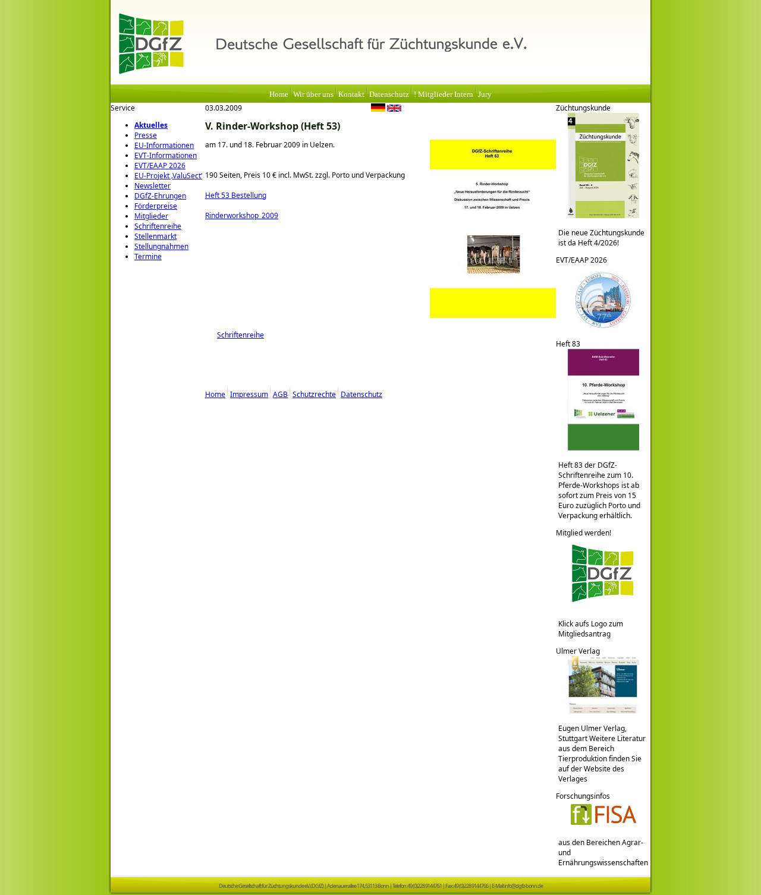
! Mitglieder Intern (443, 94)
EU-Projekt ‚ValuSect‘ (168, 176)
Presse (145, 135)
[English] (394, 109)
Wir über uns (313, 94)
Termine (148, 256)
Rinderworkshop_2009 (241, 215)
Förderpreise (155, 206)
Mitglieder (151, 216)
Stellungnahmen (161, 246)
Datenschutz (389, 94)
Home (278, 94)
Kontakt (351, 94)
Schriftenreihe (157, 226)
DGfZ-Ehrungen (160, 196)
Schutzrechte (314, 394)
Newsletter (152, 186)
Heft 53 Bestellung (235, 195)
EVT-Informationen (165, 155)
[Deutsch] (378, 109)
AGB (280, 394)
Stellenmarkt (155, 236)
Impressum (249, 394)
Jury (485, 94)
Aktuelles (151, 125)
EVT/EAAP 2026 (159, 165)
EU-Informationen (164, 145)
